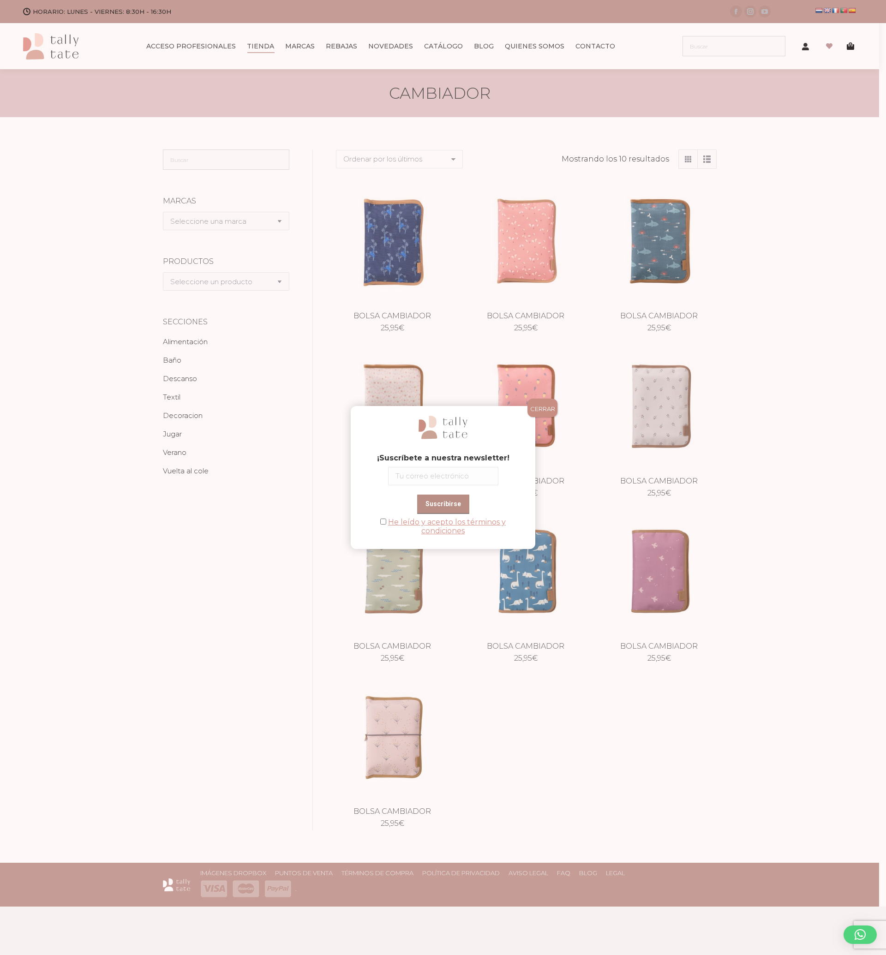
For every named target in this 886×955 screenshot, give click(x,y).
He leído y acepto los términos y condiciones (447, 526)
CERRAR (542, 408)
